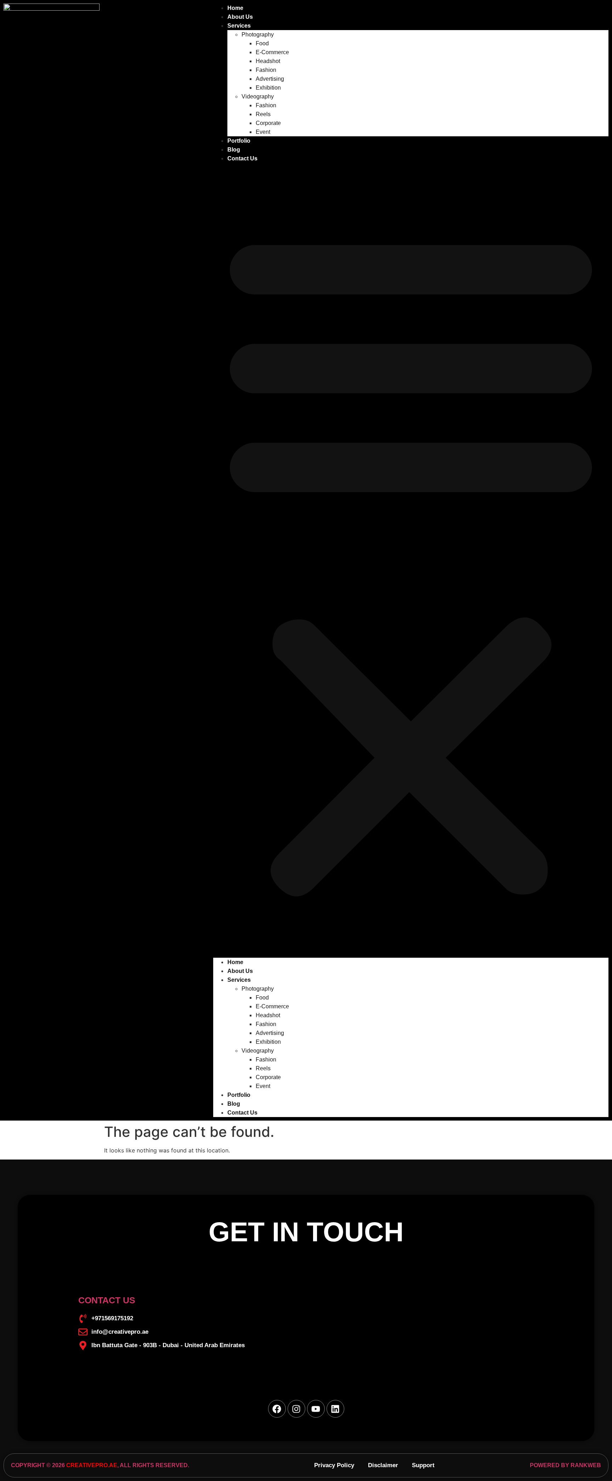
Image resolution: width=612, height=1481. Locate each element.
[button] (410, 560)
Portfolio (238, 141)
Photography (258, 35)
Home (235, 8)
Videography (258, 96)
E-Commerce (272, 52)
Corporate (268, 123)
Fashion (266, 70)
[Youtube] (316, 1409)
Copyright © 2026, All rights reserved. (100, 1465)
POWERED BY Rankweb (565, 1465)
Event (263, 132)
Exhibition (268, 88)
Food (262, 43)
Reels (263, 114)
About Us (240, 17)
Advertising (270, 79)
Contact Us (242, 158)
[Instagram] (296, 1409)
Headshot (268, 61)
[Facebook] (277, 1409)
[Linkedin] (335, 1409)
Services (239, 26)
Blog (233, 150)
